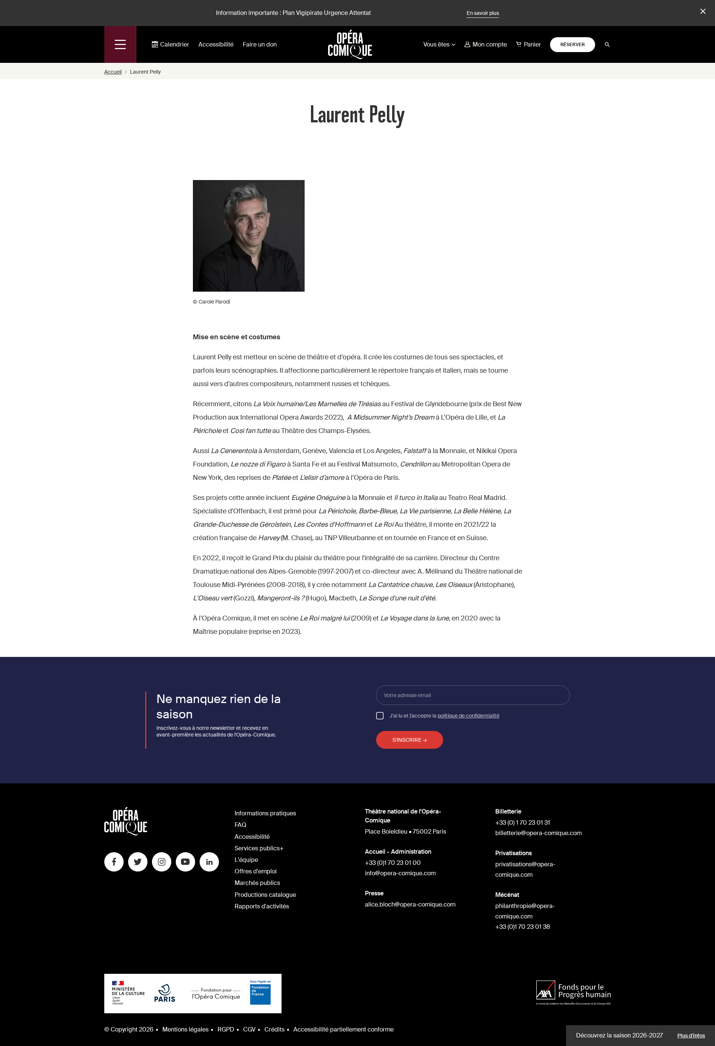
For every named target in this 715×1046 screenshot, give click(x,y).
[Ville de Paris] (165, 993)
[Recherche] (607, 44)
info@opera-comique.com (400, 873)
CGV (249, 1029)
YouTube (185, 862)
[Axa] (573, 994)
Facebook (114, 862)
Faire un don (260, 44)
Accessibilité (215, 44)
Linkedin (209, 862)
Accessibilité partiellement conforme (343, 1029)
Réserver (572, 45)
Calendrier (174, 44)
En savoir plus (483, 13)
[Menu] (120, 44)
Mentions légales (185, 1029)
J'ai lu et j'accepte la (444, 715)
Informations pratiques (265, 813)
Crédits (274, 1029)
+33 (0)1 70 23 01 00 (393, 863)
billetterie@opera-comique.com (538, 833)
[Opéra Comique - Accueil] (125, 833)
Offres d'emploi (256, 871)
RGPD (225, 1029)
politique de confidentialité (468, 715)
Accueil (113, 71)
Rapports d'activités (262, 906)
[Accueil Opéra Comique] (350, 44)
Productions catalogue (265, 895)
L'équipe (246, 860)
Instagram (161, 862)
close (702, 11)
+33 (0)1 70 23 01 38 (522, 927)
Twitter (137, 862)
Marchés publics (257, 883)
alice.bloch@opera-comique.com (410, 904)
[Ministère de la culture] (128, 994)
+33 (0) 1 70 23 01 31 (522, 823)
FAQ (241, 825)
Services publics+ (259, 848)
